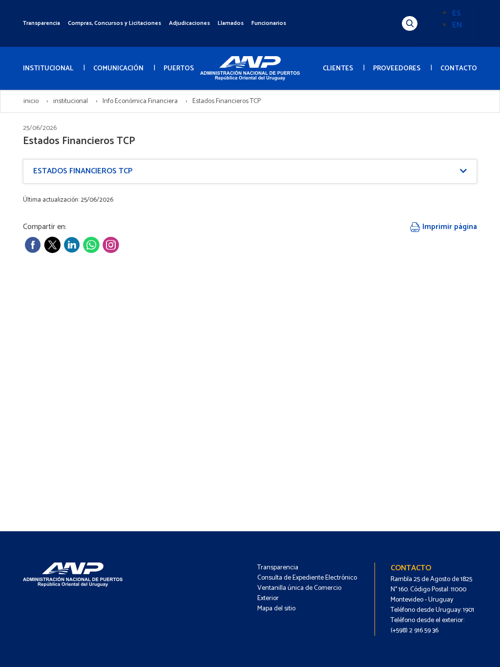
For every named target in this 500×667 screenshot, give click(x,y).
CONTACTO (458, 68)
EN (457, 25)
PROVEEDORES (396, 68)
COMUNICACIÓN (118, 68)
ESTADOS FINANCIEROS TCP (82, 171)
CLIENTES (338, 68)
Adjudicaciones (189, 23)
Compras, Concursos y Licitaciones (114, 23)
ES (456, 13)
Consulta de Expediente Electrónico (307, 578)
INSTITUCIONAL (48, 68)
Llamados (231, 23)
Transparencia (41, 23)
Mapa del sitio (276, 608)
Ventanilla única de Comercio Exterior (299, 593)
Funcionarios (268, 23)
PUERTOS (179, 68)
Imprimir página (448, 226)
